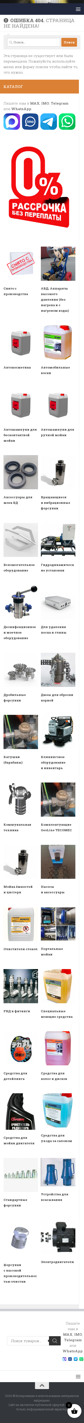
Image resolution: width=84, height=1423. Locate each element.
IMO (45, 103)
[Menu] (78, 9)
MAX (35, 103)
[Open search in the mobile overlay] (34, 1340)
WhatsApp (21, 108)
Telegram (59, 103)
